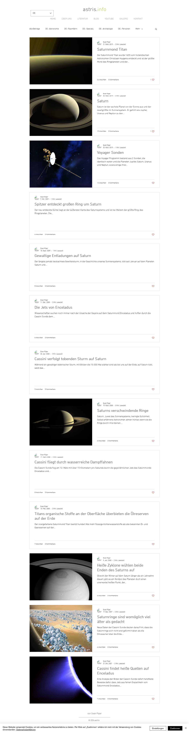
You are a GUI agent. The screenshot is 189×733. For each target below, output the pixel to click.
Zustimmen (175, 728)
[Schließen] (185, 728)
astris (89, 9)
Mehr (138, 29)
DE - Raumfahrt (70, 29)
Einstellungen (158, 728)
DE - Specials (88, 29)
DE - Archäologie (106, 29)
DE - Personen (124, 29)
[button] (156, 29)
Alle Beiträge (34, 29)
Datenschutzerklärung (26, 729)
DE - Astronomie (52, 29)
